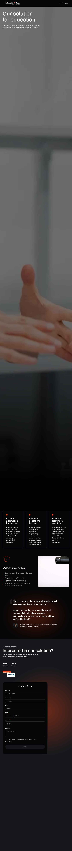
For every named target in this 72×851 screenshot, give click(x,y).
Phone (7, 712)
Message (7, 728)
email (7, 705)
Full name (8, 690)
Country (8, 720)
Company (8, 698)
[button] (66, 3)
